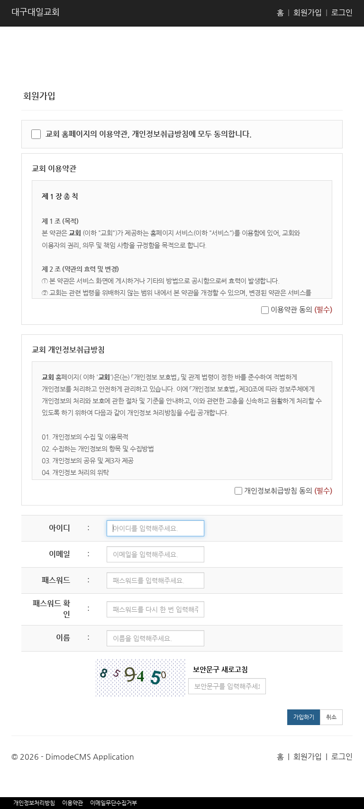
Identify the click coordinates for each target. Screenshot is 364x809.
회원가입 (307, 12)
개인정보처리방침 (34, 803)
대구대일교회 (35, 12)
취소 (331, 717)
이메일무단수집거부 (113, 803)
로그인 (342, 12)
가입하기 (303, 717)
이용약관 (72, 803)
